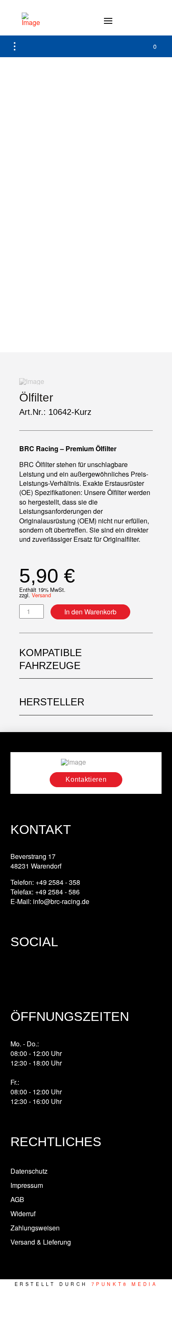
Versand (41, 595)
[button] (108, 21)
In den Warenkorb (90, 611)
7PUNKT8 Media (124, 1284)
